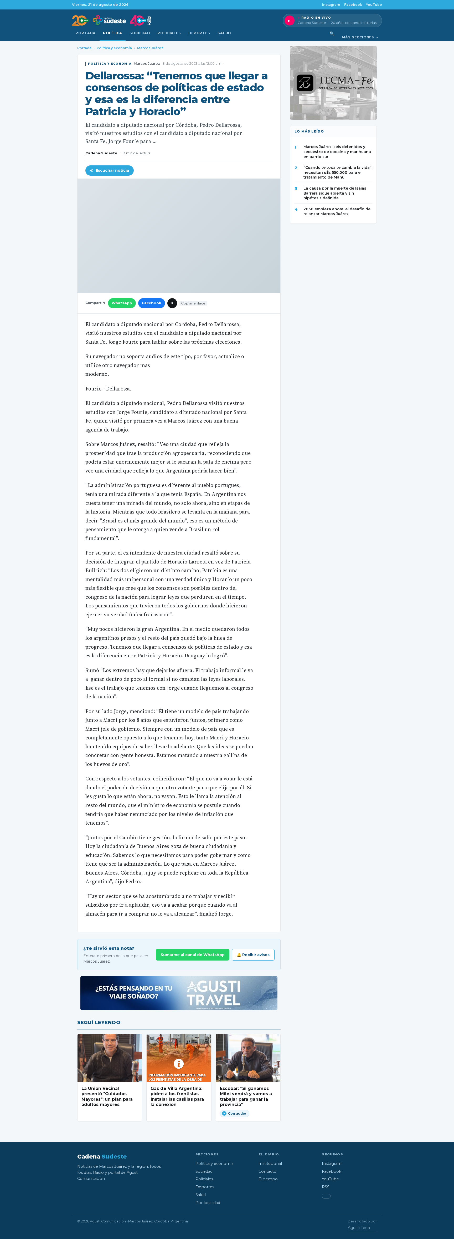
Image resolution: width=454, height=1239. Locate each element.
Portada (85, 33)
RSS (325, 1187)
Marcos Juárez (150, 48)
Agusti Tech (359, 1227)
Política (112, 33)
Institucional (270, 1163)
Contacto (267, 1171)
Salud (224, 33)
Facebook (353, 5)
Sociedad (140, 33)
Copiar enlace (193, 303)
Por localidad (207, 1202)
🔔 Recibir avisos (253, 954)
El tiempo (268, 1179)
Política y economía (114, 48)
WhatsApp (122, 303)
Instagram (331, 5)
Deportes (199, 33)
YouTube (374, 5)
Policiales (169, 33)
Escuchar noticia (112, 170)
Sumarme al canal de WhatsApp (193, 954)
